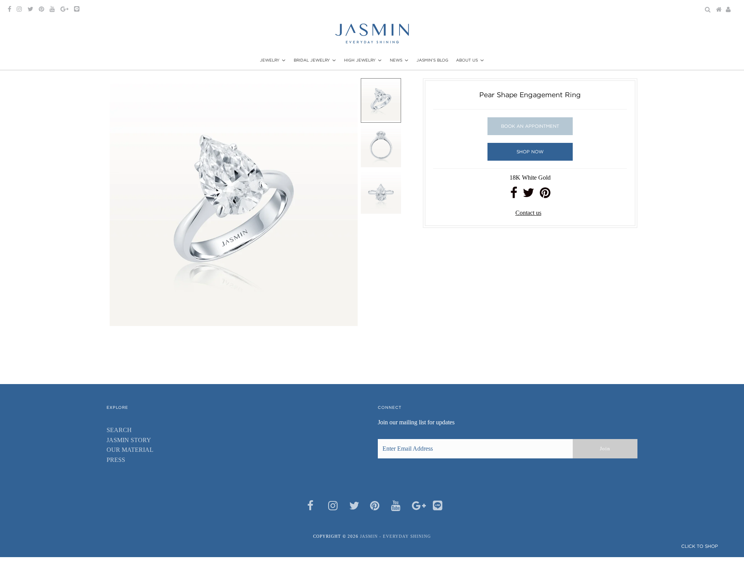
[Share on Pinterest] (545, 195)
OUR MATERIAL (130, 449)
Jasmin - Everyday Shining (395, 536)
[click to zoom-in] (345, 90)
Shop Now (530, 152)
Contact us (528, 212)
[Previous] (122, 90)
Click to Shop (699, 546)
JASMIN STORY (129, 440)
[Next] (141, 90)
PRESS (116, 459)
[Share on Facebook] (513, 195)
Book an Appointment (530, 126)
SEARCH (119, 430)
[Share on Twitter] (528, 195)
